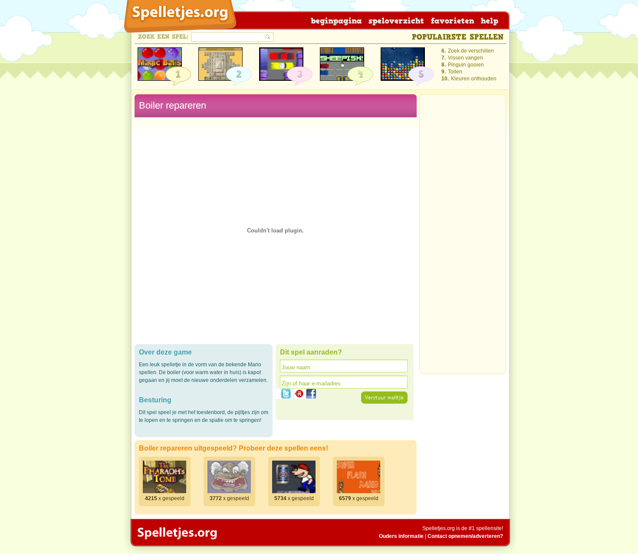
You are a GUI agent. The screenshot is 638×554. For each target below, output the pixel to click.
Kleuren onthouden (474, 79)
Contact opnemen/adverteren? (465, 536)
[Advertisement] (463, 236)
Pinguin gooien (466, 65)
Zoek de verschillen (471, 51)
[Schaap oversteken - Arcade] (342, 64)
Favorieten (450, 20)
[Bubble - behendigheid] (403, 64)
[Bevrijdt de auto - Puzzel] (281, 64)
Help (487, 20)
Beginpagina (335, 20)
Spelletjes (176, 533)
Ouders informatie (401, 536)
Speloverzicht (395, 20)
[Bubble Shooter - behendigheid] (160, 64)
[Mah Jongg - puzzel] (220, 64)
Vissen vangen (465, 58)
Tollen (455, 72)
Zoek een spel (163, 36)
